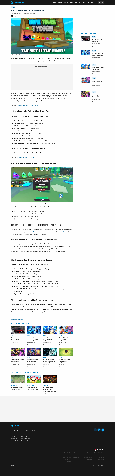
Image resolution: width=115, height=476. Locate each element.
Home (55, 2)
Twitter (65, 232)
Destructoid (101, 455)
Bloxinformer (101, 459)
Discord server (37, 232)
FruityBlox (89, 459)
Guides (66, 2)
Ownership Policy (25, 438)
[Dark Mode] (92, 2)
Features (73, 2)
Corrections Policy (25, 440)
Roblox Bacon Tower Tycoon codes (27, 105)
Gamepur (89, 452)
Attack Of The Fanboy (99, 452)
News (60, 2)
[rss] (95, 430)
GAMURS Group (101, 465)
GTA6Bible (68, 461)
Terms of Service (15, 440)
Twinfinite (76, 452)
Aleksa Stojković (15, 342)
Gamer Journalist (66, 457)
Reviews (82, 2)
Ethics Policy (24, 436)
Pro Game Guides (66, 452)
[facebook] (102, 430)
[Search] (88, 2)
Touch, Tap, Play (67, 459)
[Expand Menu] (95, 2)
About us (13, 436)
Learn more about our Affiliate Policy (18, 319)
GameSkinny (76, 457)
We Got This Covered (87, 455)
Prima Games (67, 455)
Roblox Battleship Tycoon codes (26, 157)
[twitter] (99, 430)
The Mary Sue (101, 457)
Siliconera (76, 455)
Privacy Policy (14, 438)
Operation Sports (87, 457)
